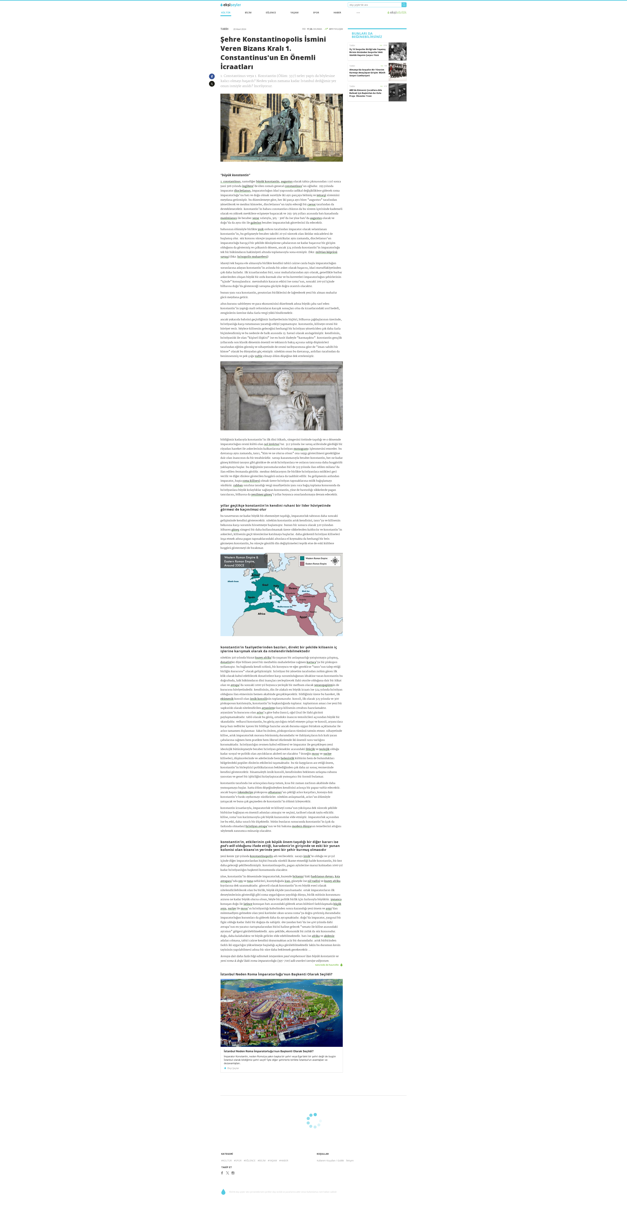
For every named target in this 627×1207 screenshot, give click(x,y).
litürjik (310, 749)
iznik (306, 856)
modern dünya (301, 826)
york (261, 229)
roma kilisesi (251, 481)
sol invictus (271, 444)
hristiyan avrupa (256, 826)
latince (247, 904)
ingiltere (247, 186)
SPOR (316, 12)
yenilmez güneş (261, 494)
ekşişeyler (235, 5)
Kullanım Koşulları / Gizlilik (330, 1160)
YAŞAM (294, 12)
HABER (337, 12)
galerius (256, 223)
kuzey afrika (263, 658)
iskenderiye (245, 792)
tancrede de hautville (327, 964)
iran (287, 881)
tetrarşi (321, 195)
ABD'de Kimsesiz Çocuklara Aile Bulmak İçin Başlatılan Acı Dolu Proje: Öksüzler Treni (365, 93)
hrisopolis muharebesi (252, 257)
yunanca (336, 899)
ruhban (238, 485)
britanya (298, 876)
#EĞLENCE (249, 1160)
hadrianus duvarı (322, 876)
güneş (235, 530)
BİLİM (248, 12)
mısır (315, 754)
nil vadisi (314, 881)
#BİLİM (261, 1160)
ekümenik (227, 699)
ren (240, 881)
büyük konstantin (267, 181)
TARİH (224, 29)
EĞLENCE (271, 12)
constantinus (293, 186)
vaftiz (258, 356)
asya (329, 908)
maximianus (228, 218)
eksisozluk (397, 12)
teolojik (324, 749)
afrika (316, 936)
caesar (311, 204)
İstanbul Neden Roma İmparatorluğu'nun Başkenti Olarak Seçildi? (269, 1051)
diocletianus (242, 191)
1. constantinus (230, 181)
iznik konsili (258, 699)
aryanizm (268, 708)
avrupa (235, 685)
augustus (287, 181)
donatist (225, 662)
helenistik (287, 758)
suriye (327, 754)
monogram (301, 449)
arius (260, 712)
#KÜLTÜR (226, 1160)
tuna (250, 881)
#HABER (283, 1160)
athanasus (275, 792)
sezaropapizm (323, 685)
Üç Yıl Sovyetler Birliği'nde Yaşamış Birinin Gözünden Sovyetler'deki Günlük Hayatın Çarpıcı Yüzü (367, 52)
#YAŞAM (272, 1160)
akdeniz (329, 936)
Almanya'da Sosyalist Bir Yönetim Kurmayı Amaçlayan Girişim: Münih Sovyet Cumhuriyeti (367, 72)
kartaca (311, 662)
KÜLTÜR (225, 12)
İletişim (350, 1160)
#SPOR (237, 1160)
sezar (255, 218)
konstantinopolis (261, 856)
